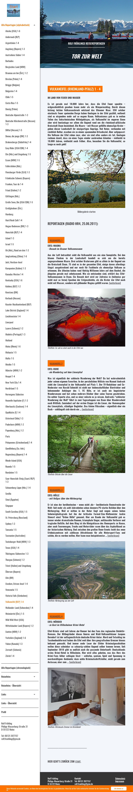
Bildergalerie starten (86, 211)
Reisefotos (6, 676)
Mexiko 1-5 (10, 364)
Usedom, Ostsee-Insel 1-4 (16, 583)
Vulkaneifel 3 (56, 490)
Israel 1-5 (9, 244)
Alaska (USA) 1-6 (12, 31)
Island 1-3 (9, 238)
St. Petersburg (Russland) (16, 517)
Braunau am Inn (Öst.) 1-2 (16, 73)
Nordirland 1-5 (11, 388)
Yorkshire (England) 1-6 (15, 637)
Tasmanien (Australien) (15, 535)
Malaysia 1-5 (10, 352)
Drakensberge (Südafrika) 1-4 (18, 142)
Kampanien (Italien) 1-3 (15, 268)
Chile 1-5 (9, 97)
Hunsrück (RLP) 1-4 (13, 232)
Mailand (8, 340)
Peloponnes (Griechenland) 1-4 (18, 442)
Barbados (9, 61)
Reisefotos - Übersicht (11, 685)
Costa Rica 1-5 (11, 103)
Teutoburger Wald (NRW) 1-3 (17, 541)
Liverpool (9, 322)
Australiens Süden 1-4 (15, 55)
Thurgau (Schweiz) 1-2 (15, 559)
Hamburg (9, 214)
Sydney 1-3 (10, 523)
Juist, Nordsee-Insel (13, 262)
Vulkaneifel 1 (56, 240)
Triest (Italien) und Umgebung (18, 565)
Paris (7, 436)
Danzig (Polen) (11, 109)
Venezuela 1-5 (11, 589)
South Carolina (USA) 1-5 (16, 511)
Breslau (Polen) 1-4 (13, 79)
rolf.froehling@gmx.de (11, 739)
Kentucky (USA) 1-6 (13, 280)
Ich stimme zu (118, 788)
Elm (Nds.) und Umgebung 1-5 (18, 154)
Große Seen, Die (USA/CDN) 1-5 (19, 202)
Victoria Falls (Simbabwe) (16, 595)
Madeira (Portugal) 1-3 (15, 334)
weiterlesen (115, 283)
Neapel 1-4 (10, 376)
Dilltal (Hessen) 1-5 (13, 130)
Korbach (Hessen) (13, 298)
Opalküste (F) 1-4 (12, 412)
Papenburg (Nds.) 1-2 (14, 430)
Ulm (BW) (9, 577)
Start (78, 761)
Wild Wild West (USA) (14, 619)
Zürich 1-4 (9, 656)
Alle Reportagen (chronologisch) (15, 667)
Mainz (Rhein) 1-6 (13, 346)
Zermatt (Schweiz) (13, 649)
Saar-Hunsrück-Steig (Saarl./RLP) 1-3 (20, 480)
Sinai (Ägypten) (12, 499)
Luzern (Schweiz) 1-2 (14, 328)
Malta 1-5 (9, 358)
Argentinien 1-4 (12, 43)
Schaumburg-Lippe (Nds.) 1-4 (18, 487)
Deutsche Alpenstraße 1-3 (16, 115)
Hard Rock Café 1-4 (13, 220)
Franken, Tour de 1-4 (14, 184)
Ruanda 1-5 (10, 466)
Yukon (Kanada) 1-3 (13, 643)
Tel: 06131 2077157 (9, 735)
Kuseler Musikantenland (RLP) (18, 304)
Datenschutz (120, 778)
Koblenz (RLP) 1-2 (13, 286)
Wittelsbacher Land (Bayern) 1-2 (19, 625)
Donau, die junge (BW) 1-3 (16, 136)
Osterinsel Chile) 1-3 (14, 418)
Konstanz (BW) (11, 292)
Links (3, 694)
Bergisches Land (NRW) (15, 67)
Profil (3, 712)
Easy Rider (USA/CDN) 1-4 (16, 148)
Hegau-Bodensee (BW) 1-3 (16, 226)
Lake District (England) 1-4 (16, 310)
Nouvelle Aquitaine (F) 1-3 (16, 400)
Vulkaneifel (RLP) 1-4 (14, 601)
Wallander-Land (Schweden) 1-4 (19, 607)
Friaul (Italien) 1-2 (13, 190)
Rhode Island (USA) (13, 460)
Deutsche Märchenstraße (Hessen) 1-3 (20, 122)
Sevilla (8, 493)
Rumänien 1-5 (11, 472)
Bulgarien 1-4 (11, 91)
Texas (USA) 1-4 (12, 547)
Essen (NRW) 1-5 (12, 160)
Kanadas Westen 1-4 (14, 274)
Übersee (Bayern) (12, 571)
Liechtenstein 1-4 (13, 316)
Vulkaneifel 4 (56, 616)
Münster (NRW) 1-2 (13, 370)
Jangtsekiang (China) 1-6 (16, 256)
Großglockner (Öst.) (13, 208)
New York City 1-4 (13, 382)
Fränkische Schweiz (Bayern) (17, 178)
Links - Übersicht (9, 703)
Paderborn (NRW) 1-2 (14, 424)
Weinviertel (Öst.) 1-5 (14, 613)
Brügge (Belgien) (12, 85)
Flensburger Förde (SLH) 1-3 (17, 172)
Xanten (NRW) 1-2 (13, 631)
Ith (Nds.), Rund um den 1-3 (17, 250)
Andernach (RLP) (12, 37)
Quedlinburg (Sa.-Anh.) (15, 448)
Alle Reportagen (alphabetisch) (15, 25)
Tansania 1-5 (10, 529)
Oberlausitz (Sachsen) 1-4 (16, 406)
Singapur (9, 505)
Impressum (119, 781)
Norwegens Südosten (14, 394)
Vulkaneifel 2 (56, 363)
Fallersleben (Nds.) (13, 166)
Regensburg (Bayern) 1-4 (16, 454)
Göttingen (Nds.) (12, 196)
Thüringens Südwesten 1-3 (16, 553)
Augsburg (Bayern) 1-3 (15, 49)
